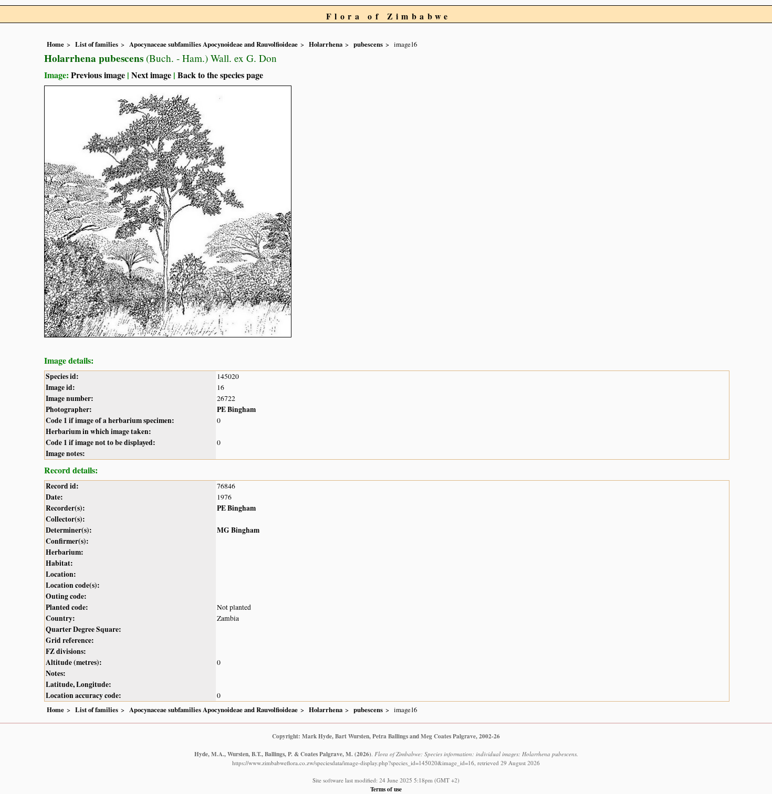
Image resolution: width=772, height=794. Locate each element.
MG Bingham (238, 530)
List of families (96, 44)
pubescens (368, 44)
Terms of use (386, 789)
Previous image (98, 75)
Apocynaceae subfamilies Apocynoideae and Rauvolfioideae (213, 44)
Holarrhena (325, 44)
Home (55, 44)
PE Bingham (236, 409)
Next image (151, 75)
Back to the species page (220, 75)
